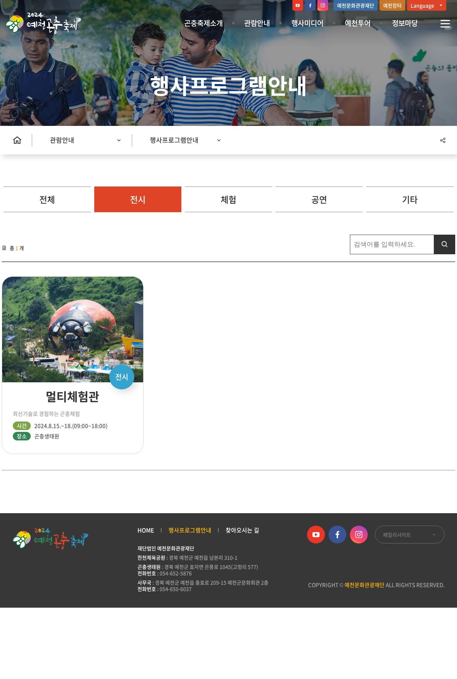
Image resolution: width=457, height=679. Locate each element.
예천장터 (392, 5)
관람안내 (257, 23)
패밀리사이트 (397, 534)
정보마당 (405, 23)
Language (423, 5)
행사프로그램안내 (174, 140)
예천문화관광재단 (355, 5)
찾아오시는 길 (242, 530)
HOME (145, 530)
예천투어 (358, 23)
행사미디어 (307, 23)
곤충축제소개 (203, 23)
